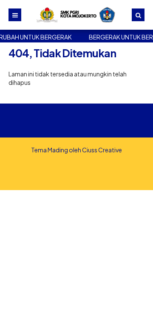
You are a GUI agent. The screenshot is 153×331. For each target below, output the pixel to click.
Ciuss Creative (102, 150)
